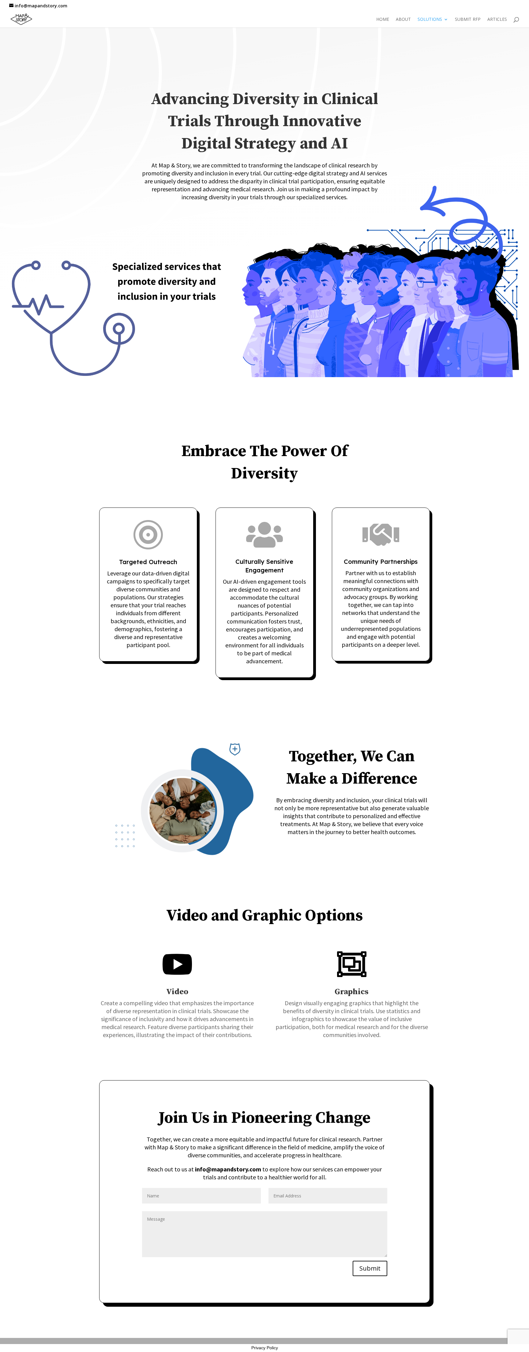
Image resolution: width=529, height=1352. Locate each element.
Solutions (430, 19)
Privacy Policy (264, 1347)
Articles (497, 19)
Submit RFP (468, 19)
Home (382, 19)
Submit (370, 1268)
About (403, 19)
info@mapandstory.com (228, 1169)
